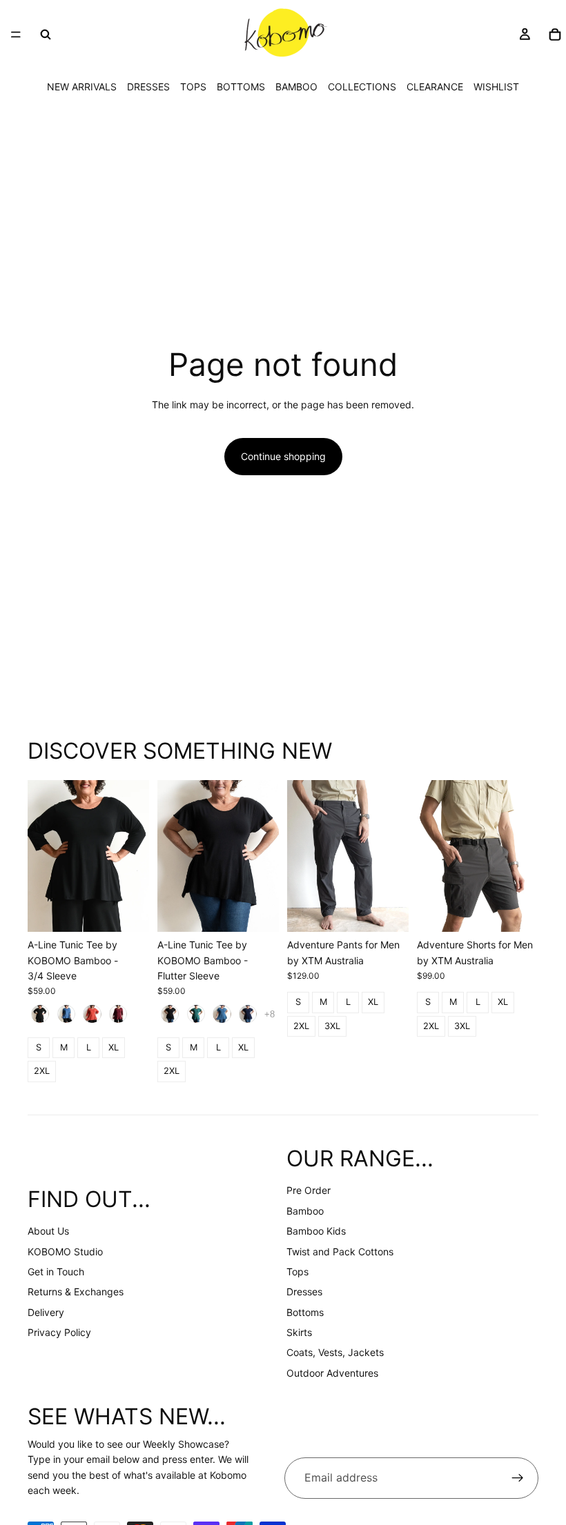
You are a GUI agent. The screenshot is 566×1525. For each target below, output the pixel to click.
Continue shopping (283, 456)
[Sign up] (517, 1478)
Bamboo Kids (316, 1231)
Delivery (46, 1312)
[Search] (45, 34)
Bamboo (305, 1211)
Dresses (304, 1291)
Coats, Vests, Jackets (335, 1352)
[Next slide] (134, 856)
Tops (297, 1271)
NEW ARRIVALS (82, 86)
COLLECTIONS (362, 86)
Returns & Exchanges (76, 1291)
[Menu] (16, 34)
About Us (48, 1231)
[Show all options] (269, 1014)
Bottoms (305, 1312)
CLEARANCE (435, 86)
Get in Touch (56, 1271)
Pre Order (308, 1190)
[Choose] (127, 910)
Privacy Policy (59, 1332)
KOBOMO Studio (65, 1251)
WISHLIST (496, 86)
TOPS (193, 86)
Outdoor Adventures (332, 1373)
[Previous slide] (43, 856)
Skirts (299, 1332)
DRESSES (148, 86)
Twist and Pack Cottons (339, 1251)
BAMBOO (296, 86)
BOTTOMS (241, 86)
